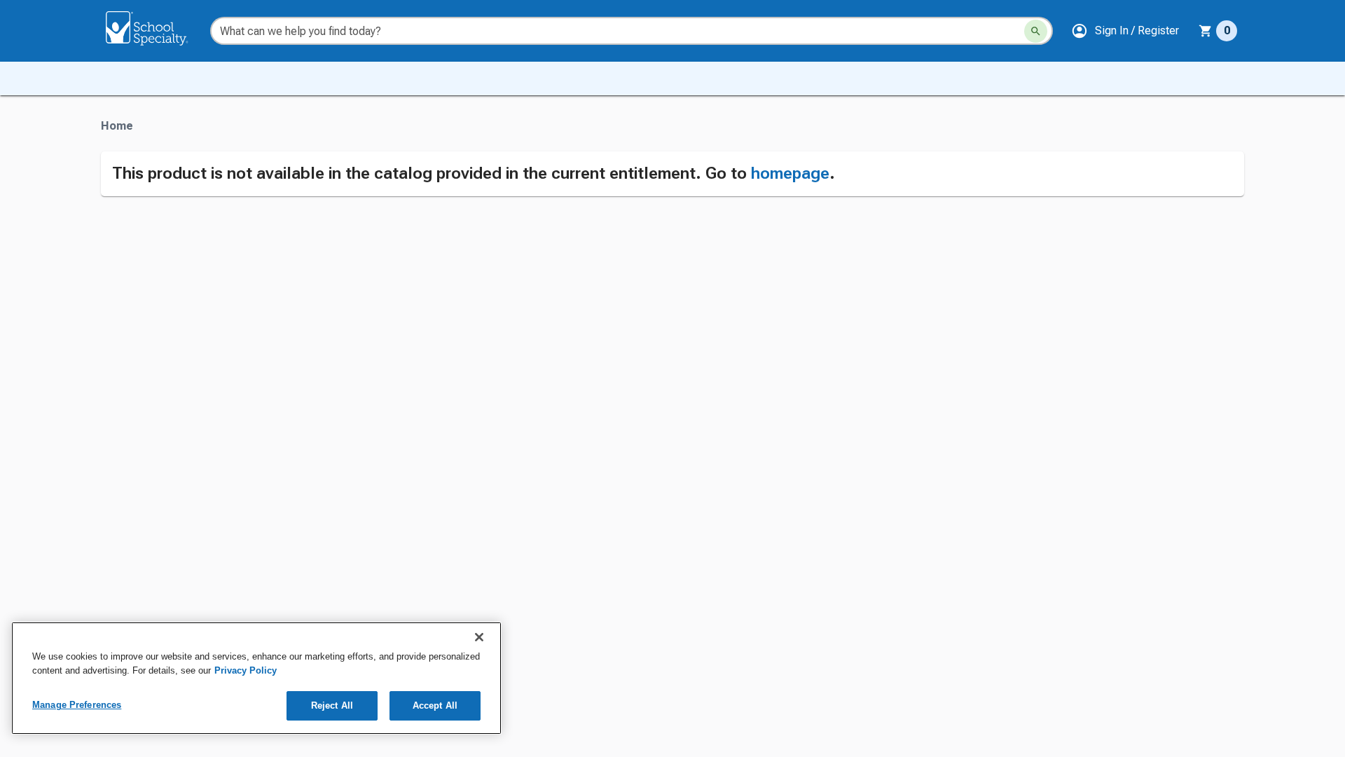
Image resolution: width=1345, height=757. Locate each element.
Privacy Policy (245, 670)
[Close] (479, 637)
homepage (790, 173)
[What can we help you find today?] (1035, 31)
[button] (1125, 30)
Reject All (332, 705)
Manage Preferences (76, 705)
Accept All (435, 705)
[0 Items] (1206, 31)
